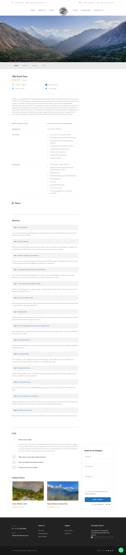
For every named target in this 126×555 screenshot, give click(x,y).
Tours (51, 10)
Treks (75, 10)
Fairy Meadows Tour (19, 504)
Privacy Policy (69, 530)
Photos (25, 65)
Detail (16, 65)
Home (33, 10)
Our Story (41, 530)
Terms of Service (100, 491)
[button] (121, 550)
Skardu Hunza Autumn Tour (57, 504)
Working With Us (43, 533)
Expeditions (86, 10)
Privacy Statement (90, 494)
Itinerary (34, 65)
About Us (42, 10)
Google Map (68, 123)
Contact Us (98, 10)
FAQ (43, 65)
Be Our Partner (42, 536)
